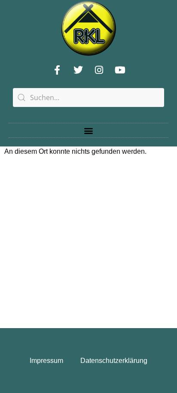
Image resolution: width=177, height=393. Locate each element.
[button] (89, 130)
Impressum (46, 360)
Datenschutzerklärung (113, 360)
